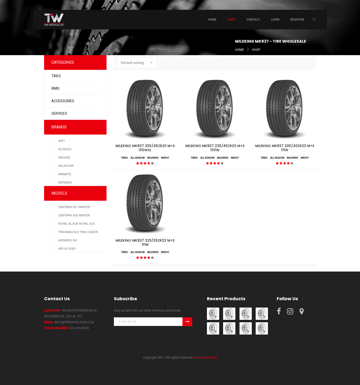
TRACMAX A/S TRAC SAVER (78, 232)
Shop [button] (232, 19)
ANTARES (65, 182)
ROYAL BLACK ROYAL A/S (76, 223)
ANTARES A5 (67, 240)
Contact (253, 19)
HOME (239, 49)
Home (212, 19)
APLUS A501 (67, 248)
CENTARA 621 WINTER (74, 207)
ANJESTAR (66, 166)
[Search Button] (314, 19)
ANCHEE (64, 157)
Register (297, 19)
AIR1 (61, 141)
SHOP (256, 49)
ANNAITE (64, 174)
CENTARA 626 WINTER (74, 215)
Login (275, 19)
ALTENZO (65, 149)
